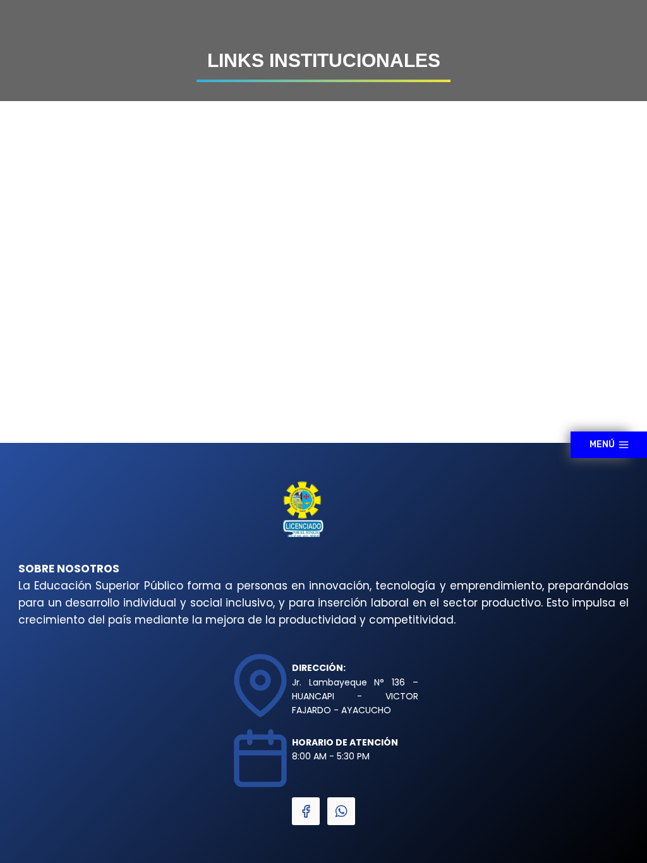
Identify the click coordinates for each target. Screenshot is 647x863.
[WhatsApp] (341, 811)
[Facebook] (306, 811)
